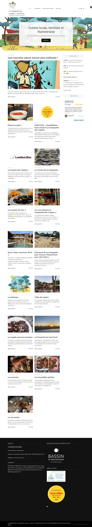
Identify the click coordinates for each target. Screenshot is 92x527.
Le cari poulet (13, 417)
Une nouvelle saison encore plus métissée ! (33, 57)
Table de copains (42, 297)
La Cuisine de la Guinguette (46, 170)
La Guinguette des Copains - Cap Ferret (25, 523)
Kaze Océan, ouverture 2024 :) (20, 253)
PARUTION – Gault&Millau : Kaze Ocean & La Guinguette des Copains (47, 127)
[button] (82, 116)
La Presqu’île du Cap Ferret (46, 337)
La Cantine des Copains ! (18, 170)
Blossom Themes (59, 523)
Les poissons (13, 377)
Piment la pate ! (14, 125)
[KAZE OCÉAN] (50, 507)
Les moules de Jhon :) (17, 210)
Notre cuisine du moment (48, 8)
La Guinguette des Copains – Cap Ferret (16, 12)
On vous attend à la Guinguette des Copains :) (45, 211)
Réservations (37, 8)
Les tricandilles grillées (44, 377)
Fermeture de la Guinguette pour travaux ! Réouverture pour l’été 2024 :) (46, 254)
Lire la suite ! (11, 96)
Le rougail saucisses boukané (20, 337)
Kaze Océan (58, 8)
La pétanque (13, 297)
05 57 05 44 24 (74, 80)
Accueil (29, 8)
